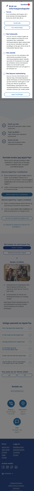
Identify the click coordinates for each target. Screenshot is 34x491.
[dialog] (17, 50)
